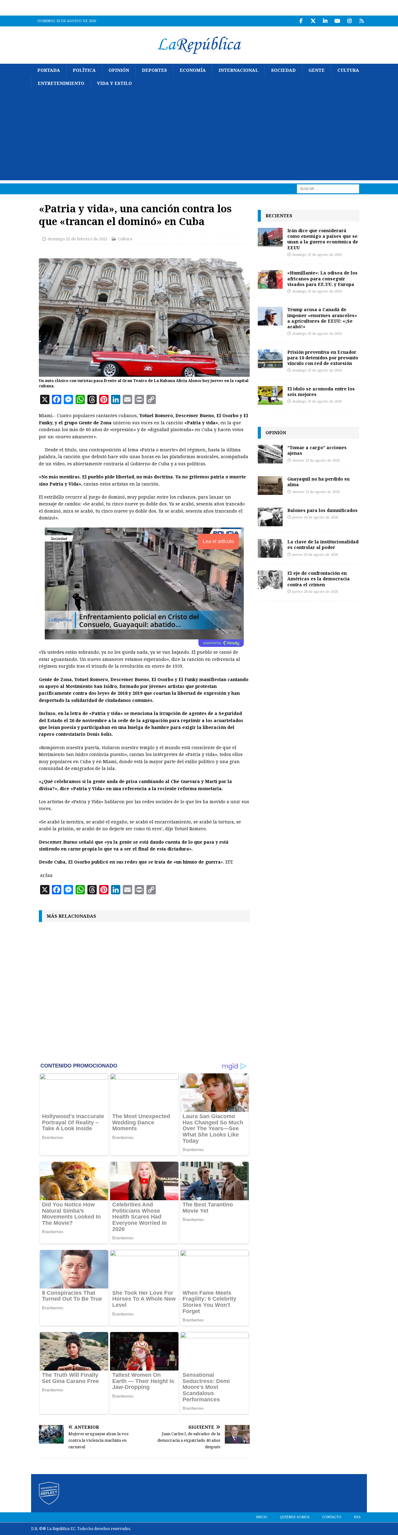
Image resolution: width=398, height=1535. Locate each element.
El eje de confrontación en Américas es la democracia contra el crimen (318, 578)
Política (84, 70)
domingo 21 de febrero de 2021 (78, 239)
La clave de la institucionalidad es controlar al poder (323, 544)
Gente (316, 70)
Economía (193, 70)
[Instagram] (349, 21)
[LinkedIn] (325, 21)
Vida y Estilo (114, 83)
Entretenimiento (61, 83)
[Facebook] (300, 21)
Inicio (261, 1517)
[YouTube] (337, 21)
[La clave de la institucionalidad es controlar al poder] (270, 548)
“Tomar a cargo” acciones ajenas (317, 450)
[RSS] (361, 21)
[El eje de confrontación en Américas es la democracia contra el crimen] (270, 579)
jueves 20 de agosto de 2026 (315, 517)
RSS (357, 1517)
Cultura (348, 70)
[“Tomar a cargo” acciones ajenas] (270, 454)
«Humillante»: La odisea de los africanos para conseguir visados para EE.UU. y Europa (322, 278)
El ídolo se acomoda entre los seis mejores (321, 391)
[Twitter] (313, 21)
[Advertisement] (199, 136)
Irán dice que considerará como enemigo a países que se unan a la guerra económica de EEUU (322, 239)
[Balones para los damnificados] (270, 517)
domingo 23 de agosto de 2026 (317, 255)
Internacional (238, 70)
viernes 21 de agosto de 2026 (316, 461)
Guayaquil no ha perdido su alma (318, 481)
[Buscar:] (328, 188)
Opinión (119, 70)
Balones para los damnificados (322, 510)
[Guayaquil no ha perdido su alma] (270, 485)
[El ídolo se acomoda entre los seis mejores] (270, 395)
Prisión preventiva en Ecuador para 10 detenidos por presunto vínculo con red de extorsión (322, 357)
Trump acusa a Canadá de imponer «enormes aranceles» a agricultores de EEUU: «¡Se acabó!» (322, 318)
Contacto (331, 1517)
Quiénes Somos (295, 1517)
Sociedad (283, 70)
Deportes (154, 70)
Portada (48, 70)
